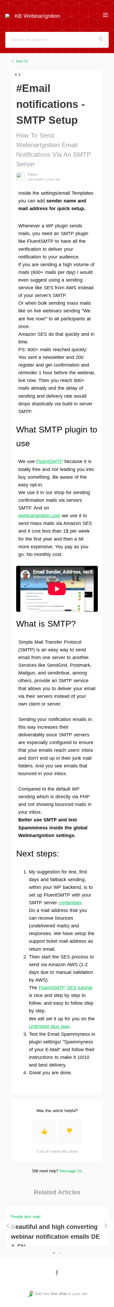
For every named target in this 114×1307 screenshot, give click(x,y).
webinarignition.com (39, 515)
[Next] (106, 1226)
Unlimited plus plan (49, 1026)
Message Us (71, 1171)
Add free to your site (61, 1293)
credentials (70, 902)
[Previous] (8, 1226)
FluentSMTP (49, 461)
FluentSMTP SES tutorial (65, 987)
